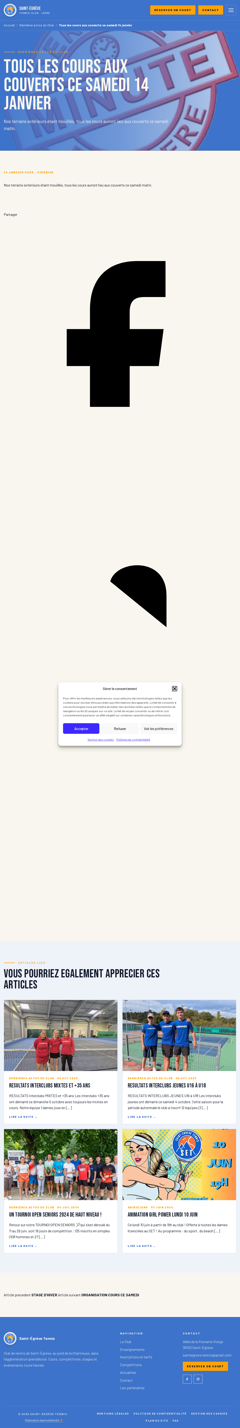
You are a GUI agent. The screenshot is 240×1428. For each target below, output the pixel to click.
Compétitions (131, 1364)
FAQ (175, 1420)
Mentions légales (113, 1413)
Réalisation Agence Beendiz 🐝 (44, 1420)
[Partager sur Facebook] (120, 449)
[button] (174, 688)
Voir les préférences (158, 728)
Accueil (9, 25)
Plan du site (157, 1420)
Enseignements (132, 1349)
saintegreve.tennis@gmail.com (207, 1355)
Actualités (128, 1372)
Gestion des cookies (101, 739)
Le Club (125, 1341)
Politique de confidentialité (133, 739)
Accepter (81, 728)
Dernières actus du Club (36, 25)
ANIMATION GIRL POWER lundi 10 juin (163, 1214)
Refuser (120, 728)
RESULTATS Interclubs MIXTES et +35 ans (49, 1085)
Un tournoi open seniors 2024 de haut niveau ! (55, 1214)
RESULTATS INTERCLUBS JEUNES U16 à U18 (167, 1085)
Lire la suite (23, 1116)
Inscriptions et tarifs (136, 1357)
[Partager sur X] (120, 919)
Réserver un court (172, 10)
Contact (210, 10)
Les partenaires (132, 1387)
